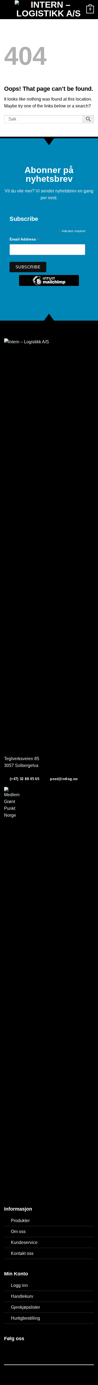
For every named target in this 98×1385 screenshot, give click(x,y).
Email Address (24, 240)
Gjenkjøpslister (25, 1307)
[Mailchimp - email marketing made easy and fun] (49, 284)
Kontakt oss (22, 1253)
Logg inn (19, 1285)
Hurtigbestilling (25, 1318)
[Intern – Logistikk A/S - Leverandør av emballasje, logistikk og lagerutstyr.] (48, 9)
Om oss (18, 1231)
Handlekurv (22, 1296)
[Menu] (7, 9)
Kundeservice (24, 1242)
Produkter (20, 1220)
